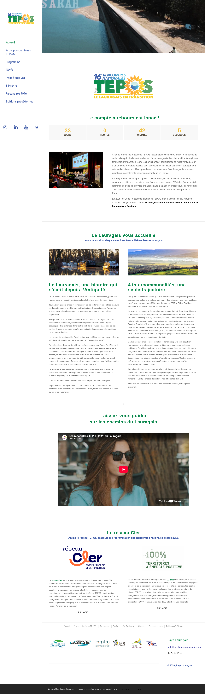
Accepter (126, 689)
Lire (139, 689)
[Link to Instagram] (5, 126)
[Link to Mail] (36, 126)
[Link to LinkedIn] (15, 126)
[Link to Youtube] (26, 126)
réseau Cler (57, 580)
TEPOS (170, 579)
